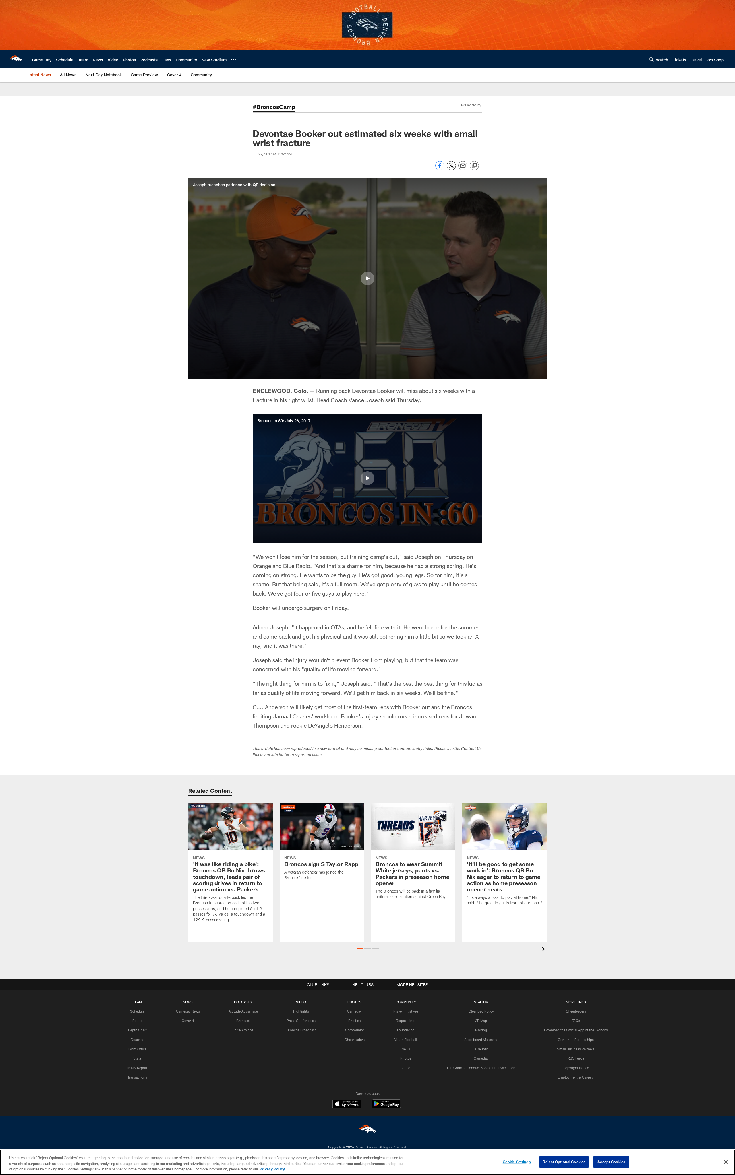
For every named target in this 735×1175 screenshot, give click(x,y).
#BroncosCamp (274, 106)
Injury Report (137, 1068)
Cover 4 (188, 1021)
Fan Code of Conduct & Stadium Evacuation (481, 1068)
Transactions (137, 1077)
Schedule (137, 1011)
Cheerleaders (355, 1040)
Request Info (405, 1021)
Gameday (354, 1011)
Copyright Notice (576, 1068)
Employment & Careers (576, 1077)
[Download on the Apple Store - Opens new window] (346, 1104)
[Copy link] (474, 166)
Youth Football (405, 1040)
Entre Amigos (243, 1030)
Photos (405, 1058)
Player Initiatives (405, 1011)
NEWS (188, 1002)
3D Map (481, 1021)
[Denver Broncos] (367, 1130)
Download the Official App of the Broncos (576, 1030)
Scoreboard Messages (481, 1040)
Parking (481, 1030)
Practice (354, 1021)
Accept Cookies (611, 1161)
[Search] (651, 59)
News (406, 1049)
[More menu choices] (233, 59)
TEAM (137, 1002)
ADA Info (481, 1049)
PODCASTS (243, 1002)
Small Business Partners (576, 1049)
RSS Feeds (576, 1058)
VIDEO (301, 1002)
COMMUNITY (406, 1002)
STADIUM (481, 1002)
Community (354, 1030)
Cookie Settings (517, 1161)
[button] (367, 278)
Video (405, 1068)
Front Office (137, 1049)
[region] (367, 1162)
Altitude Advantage (243, 1011)
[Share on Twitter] (451, 168)
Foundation (406, 1030)
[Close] (725, 1161)
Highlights (301, 1011)
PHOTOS (354, 1002)
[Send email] (462, 168)
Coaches (137, 1040)
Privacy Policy (272, 1169)
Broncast (243, 1021)
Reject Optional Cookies (564, 1161)
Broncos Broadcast (301, 1030)
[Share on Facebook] (439, 168)
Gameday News (188, 1011)
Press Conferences (301, 1021)
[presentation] (544, 950)
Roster (137, 1021)
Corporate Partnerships (576, 1040)
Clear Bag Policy (481, 1011)
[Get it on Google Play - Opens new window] (386, 1107)
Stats (137, 1058)
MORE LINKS (576, 1002)
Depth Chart (137, 1030)
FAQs (576, 1021)
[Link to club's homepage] (16, 59)
